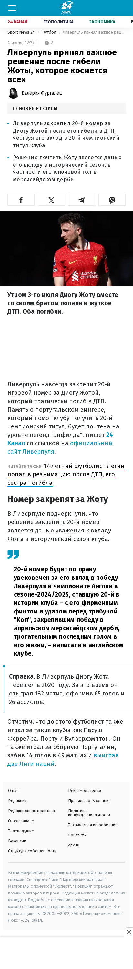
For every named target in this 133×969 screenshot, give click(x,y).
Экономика (102, 21)
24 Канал (17, 21)
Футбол (49, 32)
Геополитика (58, 21)
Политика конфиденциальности (89, 812)
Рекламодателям (84, 790)
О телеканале (21, 820)
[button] (21, 200)
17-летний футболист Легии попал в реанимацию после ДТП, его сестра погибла (66, 474)
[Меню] (12, 8)
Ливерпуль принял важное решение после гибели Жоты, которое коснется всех (94, 32)
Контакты (77, 835)
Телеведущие (21, 830)
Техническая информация (93, 825)
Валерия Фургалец (42, 93)
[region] (66, 953)
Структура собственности (32, 850)
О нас (13, 790)
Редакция (17, 800)
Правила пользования (89, 800)
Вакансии (17, 840)
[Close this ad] (128, 932)
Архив (73, 845)
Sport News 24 (21, 32)
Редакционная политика (31, 810)
